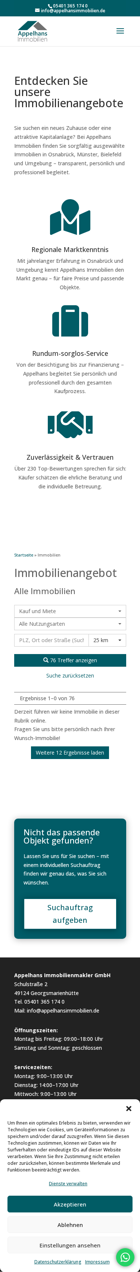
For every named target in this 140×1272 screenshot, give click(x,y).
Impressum (97, 1262)
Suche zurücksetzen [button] (70, 675)
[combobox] (70, 611)
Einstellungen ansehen (70, 1245)
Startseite (23, 555)
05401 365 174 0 (70, 6)
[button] (129, 1108)
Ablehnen (70, 1224)
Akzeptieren (70, 1204)
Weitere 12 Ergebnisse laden (70, 752)
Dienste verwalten (68, 1183)
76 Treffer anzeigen (73, 660)
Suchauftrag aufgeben (70, 913)
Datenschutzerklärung (57, 1262)
